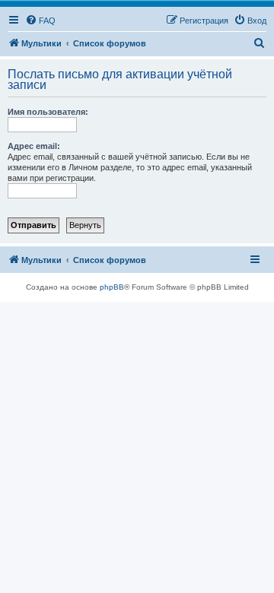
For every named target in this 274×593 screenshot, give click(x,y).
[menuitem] (40, 20)
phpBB (112, 287)
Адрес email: (34, 146)
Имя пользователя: (48, 111)
